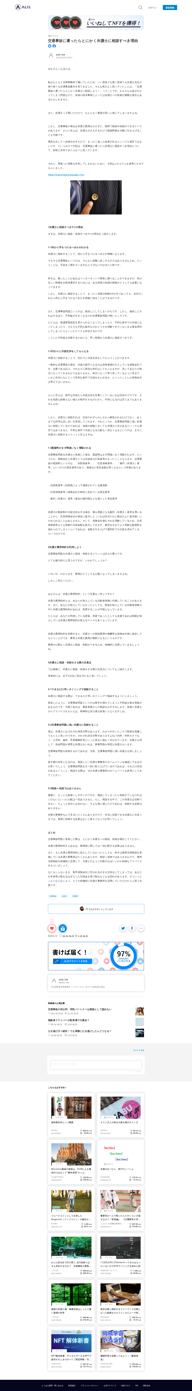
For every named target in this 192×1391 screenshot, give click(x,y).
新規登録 (170, 7)
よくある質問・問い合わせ (52, 1385)
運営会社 (146, 1385)
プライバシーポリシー (90, 1385)
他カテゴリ (53, 35)
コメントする (135, 1072)
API (136, 1385)
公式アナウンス (110, 1385)
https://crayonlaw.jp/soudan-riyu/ (66, 174)
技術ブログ (125, 1385)
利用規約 (71, 1385)
